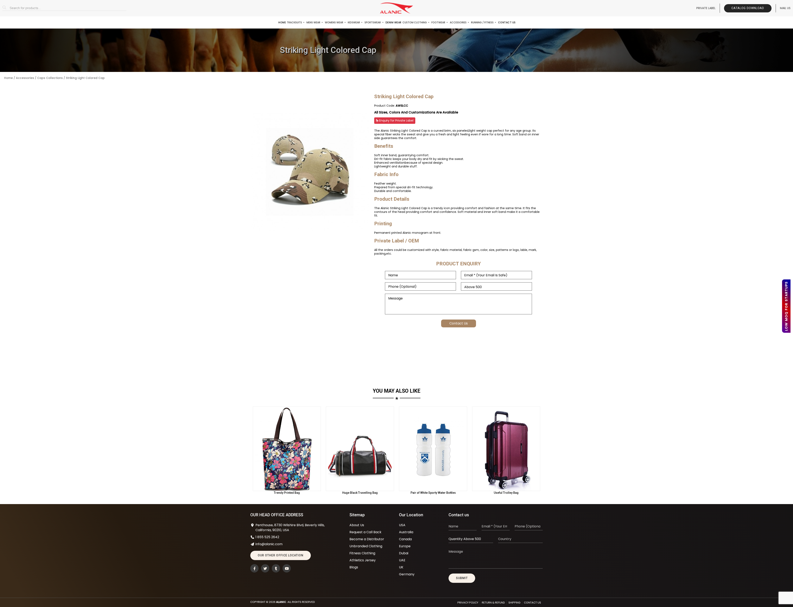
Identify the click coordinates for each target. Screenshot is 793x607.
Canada (405, 539)
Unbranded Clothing (365, 546)
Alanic (281, 602)
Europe (405, 546)
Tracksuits (295, 22)
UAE (402, 560)
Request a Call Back (365, 532)
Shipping (514, 603)
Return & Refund (493, 603)
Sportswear (372, 22)
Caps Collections (50, 78)
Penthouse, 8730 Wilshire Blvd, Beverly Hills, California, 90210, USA (290, 527)
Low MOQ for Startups (786, 306)
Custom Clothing (414, 22)
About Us (356, 525)
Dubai (403, 553)
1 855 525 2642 (267, 537)
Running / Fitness (482, 22)
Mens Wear (313, 22)
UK (401, 567)
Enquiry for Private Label (395, 120)
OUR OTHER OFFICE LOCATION (280, 555)
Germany (406, 574)
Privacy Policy (467, 603)
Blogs (353, 567)
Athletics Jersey (362, 560)
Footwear (438, 22)
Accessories (458, 22)
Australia (406, 532)
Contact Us (507, 22)
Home (282, 22)
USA (402, 525)
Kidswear (354, 22)
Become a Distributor (366, 539)
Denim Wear (393, 22)
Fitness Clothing (362, 553)
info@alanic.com (269, 544)
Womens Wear (334, 22)
